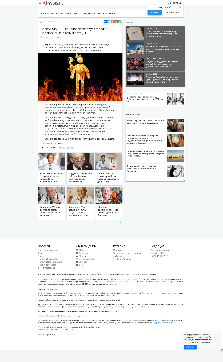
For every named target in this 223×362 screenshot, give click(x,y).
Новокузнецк (49, 148)
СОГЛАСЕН (190, 347)
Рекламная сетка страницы (127, 253)
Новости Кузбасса (47, 264)
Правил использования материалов (122, 281)
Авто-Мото (48, 22)
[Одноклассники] (112, 21)
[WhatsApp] (119, 21)
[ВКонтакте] (105, 21)
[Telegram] (108, 21)
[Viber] (116, 21)
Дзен (81, 264)
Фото (40, 253)
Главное (130, 23)
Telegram (83, 253)
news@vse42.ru (158, 253)
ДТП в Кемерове (46, 267)
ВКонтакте (84, 256)
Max (80, 250)
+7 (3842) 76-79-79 (160, 256)
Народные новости (48, 250)
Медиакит (118, 250)
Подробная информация (163, 322)
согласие (188, 342)
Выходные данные (160, 250)
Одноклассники (86, 259)
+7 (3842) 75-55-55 (122, 259)
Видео (41, 256)
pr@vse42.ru (119, 256)
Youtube (82, 261)
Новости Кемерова (47, 259)
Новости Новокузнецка (50, 261)
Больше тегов (68, 148)
